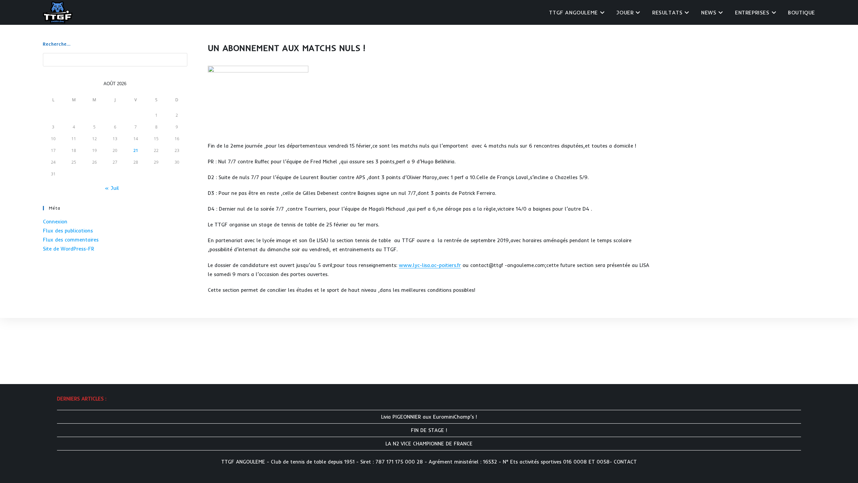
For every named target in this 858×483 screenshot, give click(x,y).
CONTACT (625, 462)
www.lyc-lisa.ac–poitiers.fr (430, 265)
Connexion (55, 221)
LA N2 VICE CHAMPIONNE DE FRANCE (429, 443)
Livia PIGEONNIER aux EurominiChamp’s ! (429, 417)
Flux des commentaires (71, 239)
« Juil (112, 188)
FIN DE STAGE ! (429, 430)
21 (135, 150)
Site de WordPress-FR (68, 249)
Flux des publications (68, 230)
